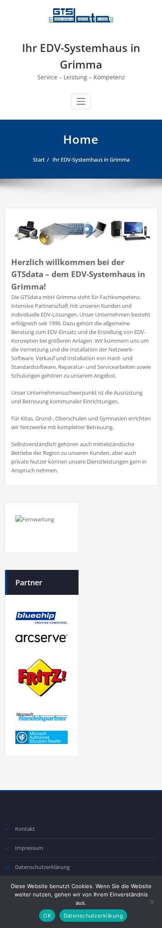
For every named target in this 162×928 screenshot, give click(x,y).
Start (39, 159)
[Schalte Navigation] (81, 101)
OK (47, 915)
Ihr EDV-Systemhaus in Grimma (91, 159)
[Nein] (151, 902)
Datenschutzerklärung (42, 867)
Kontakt (25, 828)
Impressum (29, 848)
